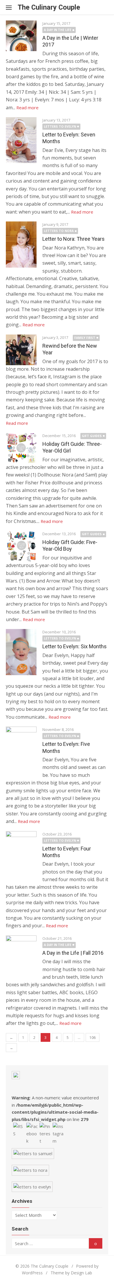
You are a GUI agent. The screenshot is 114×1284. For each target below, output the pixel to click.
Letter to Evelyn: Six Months (74, 646)
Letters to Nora (59, 231)
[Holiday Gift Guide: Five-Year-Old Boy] (21, 546)
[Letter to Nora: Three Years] (21, 244)
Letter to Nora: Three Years (73, 239)
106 (92, 1037)
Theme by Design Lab (71, 1273)
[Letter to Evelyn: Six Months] (21, 652)
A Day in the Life (57, 30)
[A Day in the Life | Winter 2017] (21, 35)
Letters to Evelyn (60, 126)
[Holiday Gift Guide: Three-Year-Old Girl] (21, 448)
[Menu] (12, 7)
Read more (27, 107)
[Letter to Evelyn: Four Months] (21, 854)
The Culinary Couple (49, 7)
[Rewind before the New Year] (21, 350)
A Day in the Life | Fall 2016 (72, 953)
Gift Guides (92, 436)
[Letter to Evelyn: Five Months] (21, 750)
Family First (84, 338)
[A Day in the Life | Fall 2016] (21, 955)
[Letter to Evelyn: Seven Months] (21, 140)
